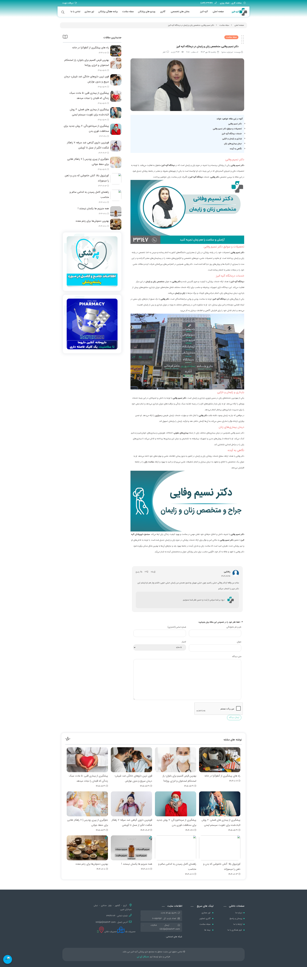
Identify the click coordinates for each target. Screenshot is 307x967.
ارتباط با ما (237, 924)
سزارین (158, 415)
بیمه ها (207, 930)
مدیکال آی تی (143, 957)
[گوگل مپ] (97, 931)
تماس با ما (75, 12)
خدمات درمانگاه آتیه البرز (232, 133)
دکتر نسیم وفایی (235, 124)
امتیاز (184, 642)
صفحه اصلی (218, 12)
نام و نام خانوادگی (233, 627)
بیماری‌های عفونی (181, 433)
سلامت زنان (149, 462)
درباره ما (238, 913)
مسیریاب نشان (110, 931)
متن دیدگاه (236, 656)
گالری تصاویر (205, 918)
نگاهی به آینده (236, 149)
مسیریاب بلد (129, 931)
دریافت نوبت (67, 3)
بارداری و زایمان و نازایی (232, 138)
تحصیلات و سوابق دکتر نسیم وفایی (227, 129)
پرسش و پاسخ (236, 918)
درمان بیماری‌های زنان (233, 143)
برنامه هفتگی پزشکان (108, 12)
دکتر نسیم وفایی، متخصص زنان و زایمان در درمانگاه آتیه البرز (191, 25)
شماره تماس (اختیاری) (177, 627)
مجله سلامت (128, 12)
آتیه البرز (204, 12)
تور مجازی (89, 12)
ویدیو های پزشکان (146, 12)
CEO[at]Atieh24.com (170, 929)
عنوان (239, 642)
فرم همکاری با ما (235, 930)
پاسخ (137, 572)
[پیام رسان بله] (7, 959)
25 (152, 572)
